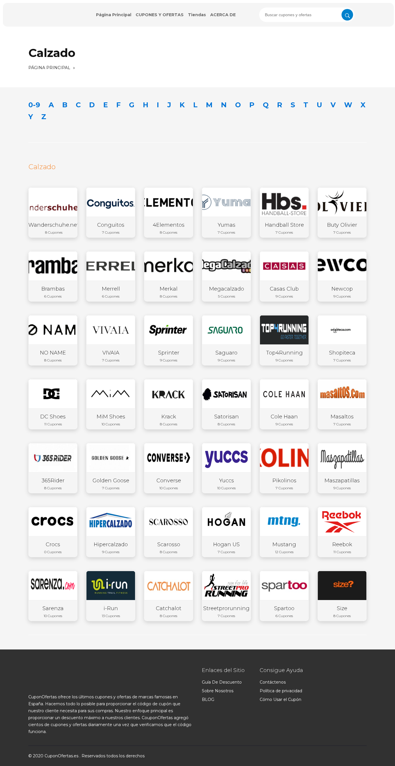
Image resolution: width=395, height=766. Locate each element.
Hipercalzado (111, 547)
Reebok (342, 547)
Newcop (342, 292)
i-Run (111, 611)
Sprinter (168, 356)
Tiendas (197, 14)
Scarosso (168, 547)
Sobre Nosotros (217, 690)
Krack (168, 420)
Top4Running (284, 356)
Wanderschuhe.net (53, 228)
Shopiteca (342, 356)
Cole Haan (284, 420)
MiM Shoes (111, 420)
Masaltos (342, 420)
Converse (168, 483)
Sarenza (53, 611)
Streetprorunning (226, 611)
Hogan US (226, 547)
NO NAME (53, 356)
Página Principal (113, 14)
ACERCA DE (223, 14)
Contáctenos (273, 682)
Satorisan (226, 420)
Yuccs (226, 483)
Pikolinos (284, 483)
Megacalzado (226, 292)
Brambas (53, 292)
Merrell (111, 292)
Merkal (169, 292)
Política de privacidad (281, 690)
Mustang (284, 547)
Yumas (226, 228)
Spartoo (284, 611)
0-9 (34, 105)
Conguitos (110, 228)
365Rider (53, 483)
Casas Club (284, 292)
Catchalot (168, 611)
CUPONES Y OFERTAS (160, 14)
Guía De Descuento (222, 682)
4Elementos (168, 228)
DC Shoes (53, 420)
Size (342, 611)
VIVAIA (110, 356)
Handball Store (284, 228)
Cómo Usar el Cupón (280, 699)
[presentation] (307, 15)
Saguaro (226, 356)
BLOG (208, 699)
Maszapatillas (342, 483)
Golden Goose (111, 483)
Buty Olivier (342, 228)
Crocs (53, 547)
